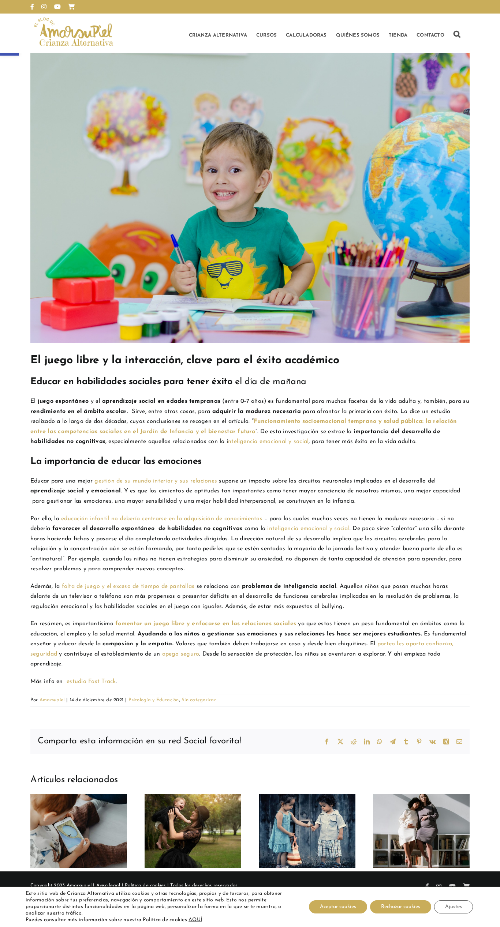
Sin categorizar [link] (199, 700)
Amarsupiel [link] (52, 700)
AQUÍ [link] (195, 920)
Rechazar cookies (400, 906)
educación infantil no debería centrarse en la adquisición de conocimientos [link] (161, 519)
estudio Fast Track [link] (91, 681)
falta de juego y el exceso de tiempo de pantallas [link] (127, 586)
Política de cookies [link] (145, 885)
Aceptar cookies (338, 906)
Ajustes (453, 906)
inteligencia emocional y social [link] (308, 529)
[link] (32, 7)
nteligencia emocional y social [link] (268, 441)
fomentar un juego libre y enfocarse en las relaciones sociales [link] (205, 624)
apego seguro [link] (179, 654)
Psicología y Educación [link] (153, 700)
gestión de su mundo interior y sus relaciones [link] (155, 481)
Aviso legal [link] (108, 885)
